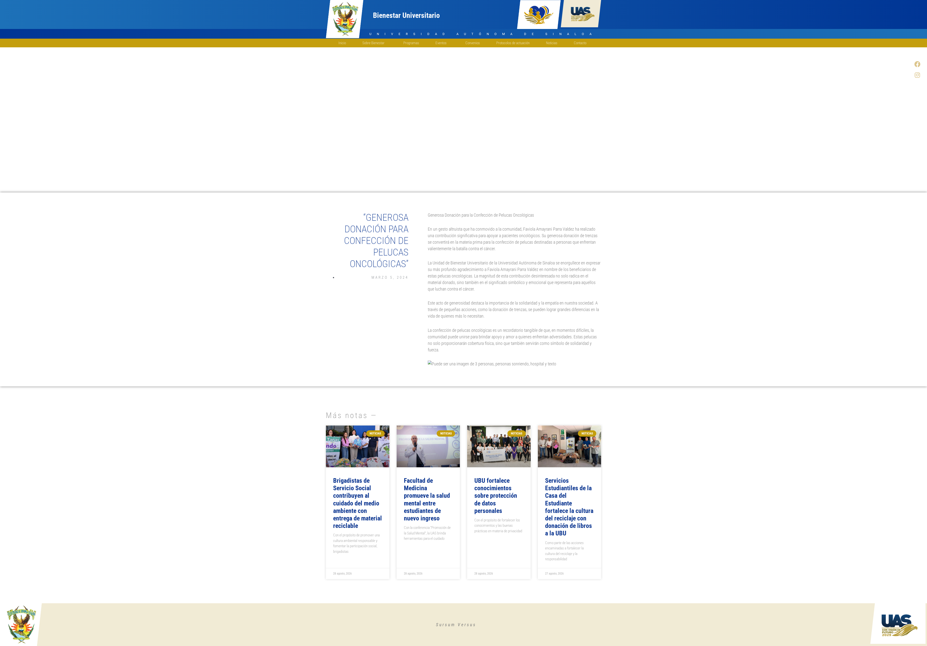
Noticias (551, 43)
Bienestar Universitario (406, 15)
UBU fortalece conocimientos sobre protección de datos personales (495, 495)
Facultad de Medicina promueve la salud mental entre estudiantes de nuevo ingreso (427, 499)
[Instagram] (917, 75)
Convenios (472, 43)
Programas (411, 43)
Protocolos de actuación (513, 43)
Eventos (441, 43)
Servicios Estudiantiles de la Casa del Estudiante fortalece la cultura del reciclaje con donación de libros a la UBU (569, 507)
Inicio (342, 43)
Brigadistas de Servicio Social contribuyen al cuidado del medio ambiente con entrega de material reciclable (357, 503)
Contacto (580, 43)
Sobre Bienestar (373, 43)
